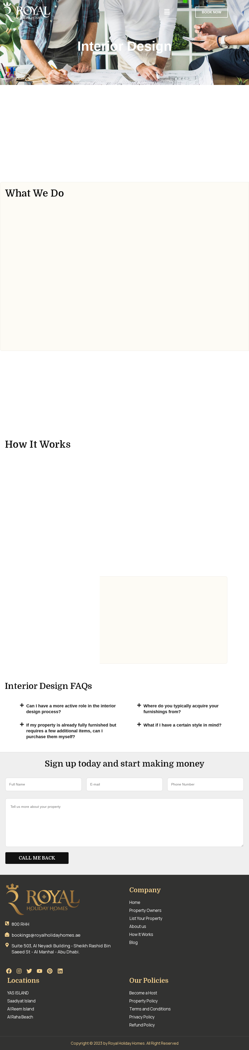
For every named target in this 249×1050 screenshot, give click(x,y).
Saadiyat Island (21, 1001)
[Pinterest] (50, 971)
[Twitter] (29, 971)
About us (137, 926)
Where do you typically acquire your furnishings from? (181, 708)
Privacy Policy (142, 1017)
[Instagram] (19, 971)
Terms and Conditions (150, 1009)
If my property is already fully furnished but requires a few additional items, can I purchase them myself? (71, 731)
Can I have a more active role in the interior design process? (71, 708)
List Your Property (145, 918)
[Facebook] (9, 971)
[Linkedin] (60, 971)
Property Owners (145, 910)
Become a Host (143, 993)
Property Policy (143, 1001)
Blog (133, 942)
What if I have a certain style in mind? (182, 725)
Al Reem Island (20, 1009)
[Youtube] (40, 971)
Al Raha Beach (20, 1017)
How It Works (141, 934)
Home (134, 902)
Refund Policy (142, 1025)
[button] (167, 12)
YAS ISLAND (18, 993)
